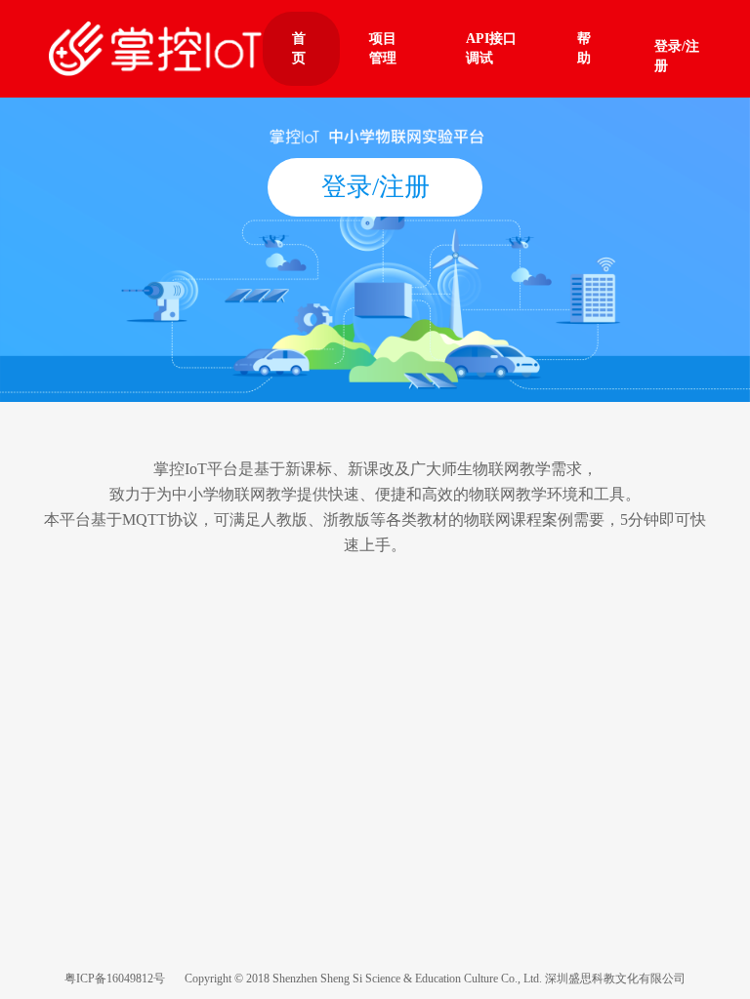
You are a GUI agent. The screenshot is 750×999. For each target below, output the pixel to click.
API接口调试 (491, 48)
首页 (299, 48)
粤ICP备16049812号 (114, 978)
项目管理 (382, 48)
